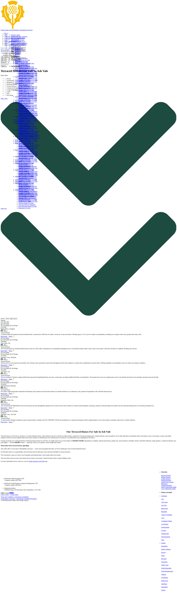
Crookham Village (166, 521)
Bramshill (164, 511)
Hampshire (18, 59)
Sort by (3, 318)
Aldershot (17, 190)
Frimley (163, 543)
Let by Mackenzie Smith (168, 489)
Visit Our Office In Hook (25, 165)
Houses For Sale (23, 111)
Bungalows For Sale (24, 88)
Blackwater (164, 508)
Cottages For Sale (23, 80)
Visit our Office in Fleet (25, 85)
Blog (12, 51)
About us (13, 45)
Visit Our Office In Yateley (26, 185)
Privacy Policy (5, 494)
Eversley (163, 530)
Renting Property (166, 480)
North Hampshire (166, 568)
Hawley (163, 552)
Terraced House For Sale (25, 103)
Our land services (16, 41)
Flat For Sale (22, 98)
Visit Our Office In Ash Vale (26, 125)
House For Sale (22, 72)
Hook (16, 150)
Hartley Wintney (19, 130)
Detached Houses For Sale (26, 76)
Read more (4, 336)
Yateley (17, 170)
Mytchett (163, 559)
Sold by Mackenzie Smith (168, 487)
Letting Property (166, 479)
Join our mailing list (16, 48)
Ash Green (164, 502)
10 (4, 322)
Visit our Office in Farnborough (27, 105)
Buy (5, 33)
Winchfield (164, 587)
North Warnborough (167, 571)
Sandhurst (164, 584)
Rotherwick (164, 581)
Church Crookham (166, 515)
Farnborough (18, 90)
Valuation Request (166, 485)
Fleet (16, 70)
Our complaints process (18, 50)
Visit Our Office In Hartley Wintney (28, 145)
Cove (162, 518)
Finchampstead (165, 537)
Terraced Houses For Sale (25, 83)
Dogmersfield (165, 527)
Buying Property (166, 475)
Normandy (164, 562)
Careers (13, 46)
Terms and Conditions (7, 497)
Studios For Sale (23, 75)
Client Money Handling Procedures (26, 499)
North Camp (165, 565)
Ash (162, 499)
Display (3, 320)
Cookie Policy (14, 494)
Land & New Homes (167, 482)
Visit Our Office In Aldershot (26, 205)
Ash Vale (17, 110)
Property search (15, 35)
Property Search (15, 38)
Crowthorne (164, 524)
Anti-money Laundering (21, 497)
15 (7, 322)
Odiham (163, 574)
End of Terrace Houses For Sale (27, 81)
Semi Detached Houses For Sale (27, 86)
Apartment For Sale (24, 73)
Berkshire (17, 61)
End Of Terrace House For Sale (27, 101)
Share (11, 336)
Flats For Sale (22, 78)
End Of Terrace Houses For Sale (27, 121)
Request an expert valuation (19, 36)
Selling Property (166, 477)
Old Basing (164, 577)
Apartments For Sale (24, 113)
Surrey (17, 63)
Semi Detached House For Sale (27, 106)
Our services (14, 40)
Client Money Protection (8, 499)
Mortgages (164, 484)
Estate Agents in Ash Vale (36, 461)
